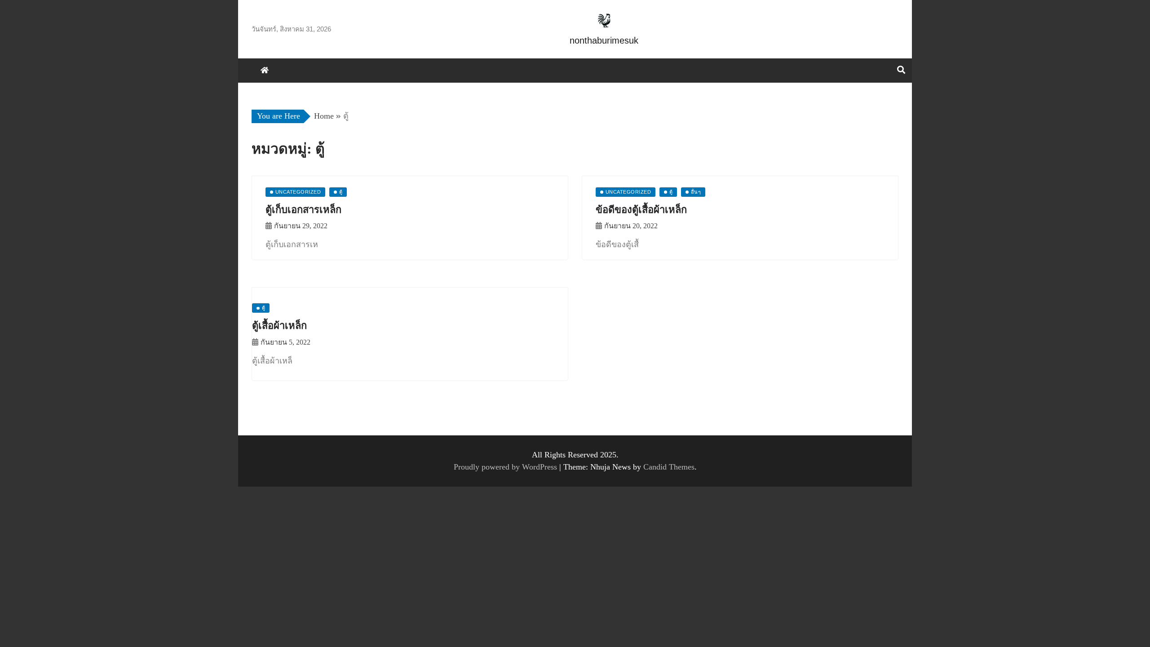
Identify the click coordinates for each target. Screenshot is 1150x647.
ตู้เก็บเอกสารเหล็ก (303, 209)
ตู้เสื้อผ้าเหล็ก (279, 325)
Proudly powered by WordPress (506, 466)
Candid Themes (668, 466)
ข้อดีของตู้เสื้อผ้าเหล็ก (641, 209)
